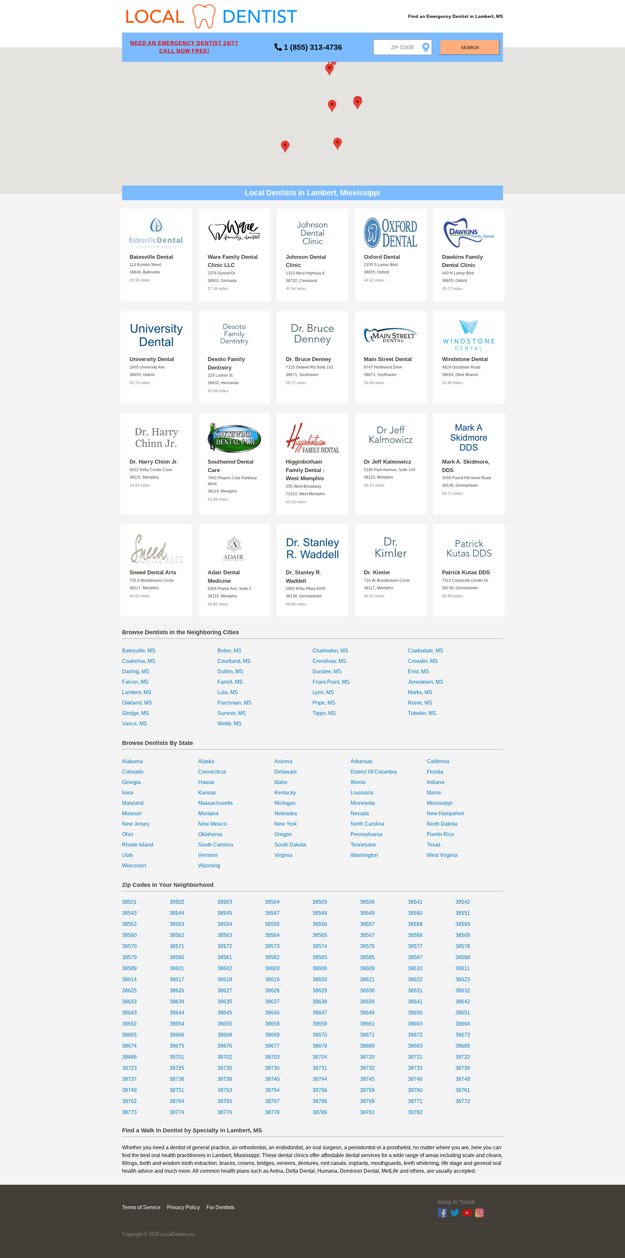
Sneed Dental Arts (153, 572)
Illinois (358, 782)
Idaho (280, 782)
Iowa (127, 792)
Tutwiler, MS (422, 713)
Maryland (133, 803)
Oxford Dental (382, 257)
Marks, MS (420, 692)
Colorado (133, 772)
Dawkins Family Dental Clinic (462, 261)
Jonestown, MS (425, 682)
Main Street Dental (388, 359)
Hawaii (206, 782)
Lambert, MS (136, 692)
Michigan (285, 803)
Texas (433, 844)
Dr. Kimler (377, 572)
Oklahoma (210, 834)
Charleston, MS (330, 650)
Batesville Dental (151, 257)
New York (285, 824)
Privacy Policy (183, 1207)
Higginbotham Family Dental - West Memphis (305, 470)
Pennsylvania (366, 834)
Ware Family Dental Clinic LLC (233, 261)
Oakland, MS (137, 703)
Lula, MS (227, 692)
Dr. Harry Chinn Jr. (154, 462)
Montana (208, 813)
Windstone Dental (465, 359)
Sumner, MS (231, 713)
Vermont (207, 855)
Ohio (127, 834)
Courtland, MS (234, 661)
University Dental (152, 359)
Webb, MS (229, 723)
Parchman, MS (234, 703)
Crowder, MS (423, 661)
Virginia (283, 855)
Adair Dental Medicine (224, 576)
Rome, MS (420, 703)
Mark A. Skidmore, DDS (466, 466)
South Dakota (290, 844)
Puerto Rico (440, 834)
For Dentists (220, 1207)
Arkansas (361, 761)
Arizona (283, 761)
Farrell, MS (230, 682)
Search (470, 47)
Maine (434, 792)
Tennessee (363, 844)
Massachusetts (215, 803)
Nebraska (285, 813)
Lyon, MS (323, 692)
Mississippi (439, 803)
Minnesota (363, 803)
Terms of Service (141, 1207)
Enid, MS (418, 671)
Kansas (207, 792)
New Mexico (212, 824)
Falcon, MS (135, 682)
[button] (332, 106)
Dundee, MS (326, 671)
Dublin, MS (230, 671)
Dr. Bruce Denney (308, 359)
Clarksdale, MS (425, 650)
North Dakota (442, 824)
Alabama (132, 761)
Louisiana (362, 792)
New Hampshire (445, 813)
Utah (127, 855)
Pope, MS (323, 703)
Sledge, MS (135, 713)
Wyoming (209, 865)
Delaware (285, 772)
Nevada (360, 813)
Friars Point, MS (331, 682)
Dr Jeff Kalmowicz (387, 462)
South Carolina (215, 844)
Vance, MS (134, 723)
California (438, 761)
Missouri (132, 813)
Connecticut (212, 772)
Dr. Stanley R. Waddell (303, 576)
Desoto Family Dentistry (226, 363)
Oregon (283, 834)
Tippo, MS (324, 713)
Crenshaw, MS (329, 661)
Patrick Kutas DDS (466, 572)
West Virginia (442, 855)
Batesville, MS (138, 650)
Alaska (206, 761)
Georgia (131, 782)
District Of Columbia (374, 772)
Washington (364, 855)
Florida (435, 772)
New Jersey (135, 824)
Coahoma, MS (138, 661)
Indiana (435, 782)
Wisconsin (134, 865)
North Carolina (367, 824)
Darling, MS (135, 671)
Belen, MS (229, 650)
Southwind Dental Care (231, 466)
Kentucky (285, 792)
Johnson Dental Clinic (306, 261)
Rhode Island (137, 844)
